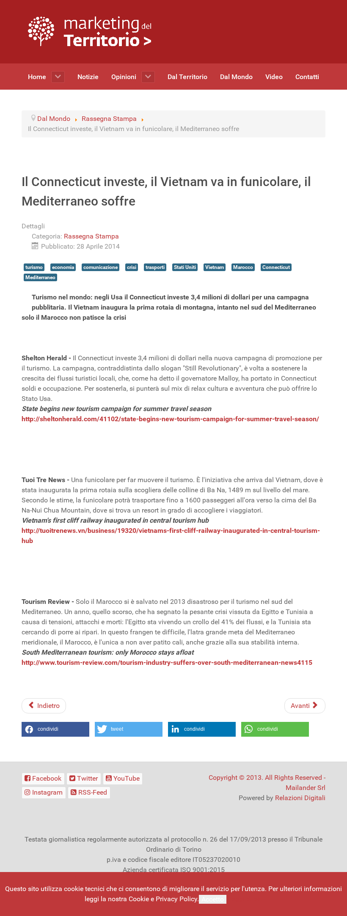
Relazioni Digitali (300, 798)
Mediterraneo (40, 277)
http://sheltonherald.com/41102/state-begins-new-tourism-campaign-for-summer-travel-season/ (170, 419)
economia (63, 267)
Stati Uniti (185, 267)
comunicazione (100, 267)
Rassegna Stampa (91, 236)
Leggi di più (245, 899)
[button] (55, 729)
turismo (34, 267)
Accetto (212, 899)
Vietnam (214, 267)
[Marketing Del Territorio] (89, 31)
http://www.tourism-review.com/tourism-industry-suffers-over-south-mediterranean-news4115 (167, 662)
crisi (131, 267)
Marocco (243, 267)
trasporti (155, 267)
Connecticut (276, 267)
